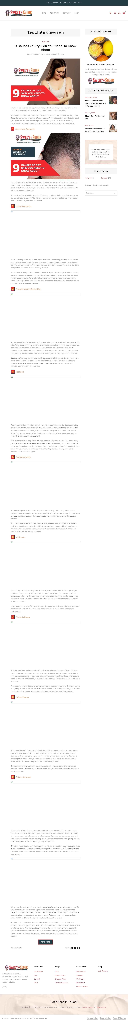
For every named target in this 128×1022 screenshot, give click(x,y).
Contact (67, 13)
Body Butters (103, 971)
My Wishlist (80, 983)
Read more (45, 942)
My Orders (80, 979)
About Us (54, 13)
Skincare (45, 42)
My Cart (79, 975)
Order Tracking (81, 986)
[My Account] (119, 13)
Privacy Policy (60, 975)
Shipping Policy (60, 979)
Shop (76, 13)
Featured (88, 178)
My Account (81, 972)
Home (43, 13)
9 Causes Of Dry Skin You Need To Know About (45, 48)
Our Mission (38, 972)
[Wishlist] (115, 13)
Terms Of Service (61, 983)
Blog (35, 975)
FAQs (36, 983)
